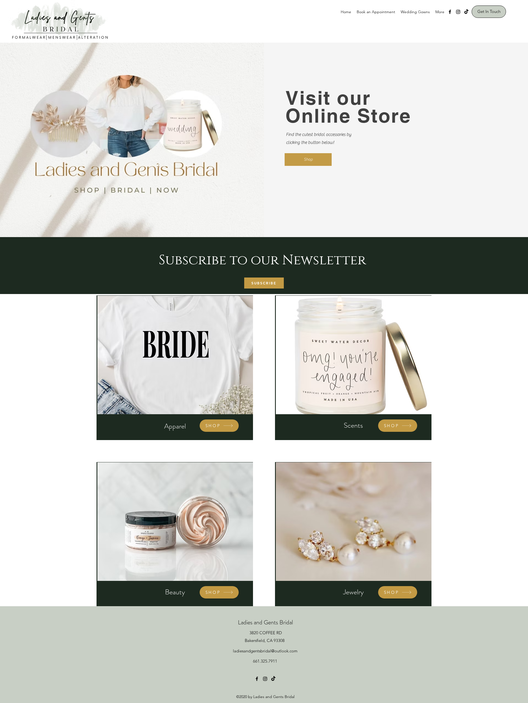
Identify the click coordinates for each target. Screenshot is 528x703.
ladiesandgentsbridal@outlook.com (265, 650)
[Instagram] (458, 12)
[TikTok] (466, 12)
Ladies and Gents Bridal (265, 622)
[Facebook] (450, 12)
